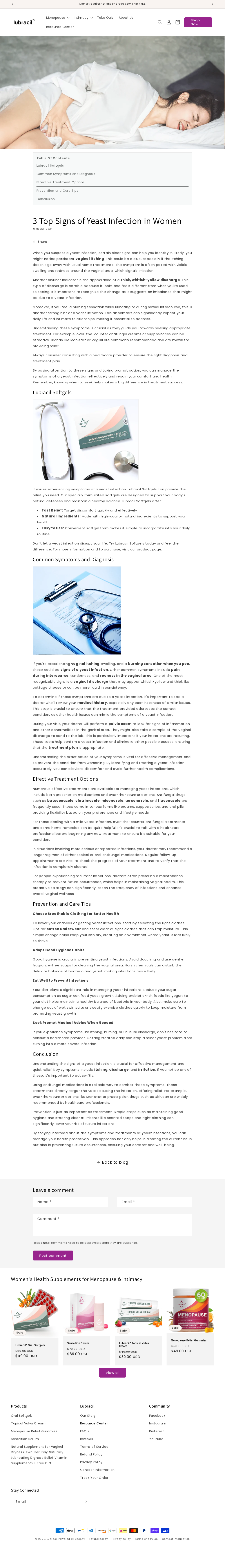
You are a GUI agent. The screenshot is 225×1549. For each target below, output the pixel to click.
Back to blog (115, 1162)
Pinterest (156, 1431)
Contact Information (97, 1470)
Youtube (156, 1439)
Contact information (176, 1539)
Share (42, 241)
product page (149, 549)
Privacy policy (121, 1539)
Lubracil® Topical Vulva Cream (134, 1344)
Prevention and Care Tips (57, 190)
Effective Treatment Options (60, 182)
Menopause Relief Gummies (188, 1340)
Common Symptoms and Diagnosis (65, 174)
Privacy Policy (91, 1462)
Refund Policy (91, 1454)
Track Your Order (94, 1477)
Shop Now (195, 22)
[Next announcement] (212, 4)
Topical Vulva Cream (28, 1423)
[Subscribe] (85, 1502)
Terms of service (146, 1539)
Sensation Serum (78, 1343)
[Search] (160, 22)
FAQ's (84, 1431)
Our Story (88, 1415)
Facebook (157, 1415)
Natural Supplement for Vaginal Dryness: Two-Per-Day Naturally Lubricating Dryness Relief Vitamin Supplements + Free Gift (39, 1455)
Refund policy (98, 1539)
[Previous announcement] (12, 4)
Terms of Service (94, 1446)
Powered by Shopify (71, 1539)
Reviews (86, 1439)
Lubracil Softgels (50, 165)
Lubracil (52, 1539)
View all (113, 1372)
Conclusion (45, 199)
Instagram (157, 1423)
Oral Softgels (22, 1415)
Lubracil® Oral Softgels (30, 1345)
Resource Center (94, 1423)
